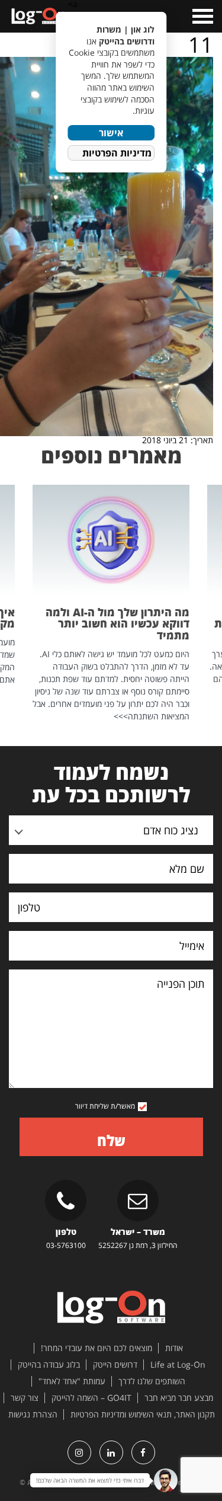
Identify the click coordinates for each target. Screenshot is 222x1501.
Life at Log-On (177, 1364)
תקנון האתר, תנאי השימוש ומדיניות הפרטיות (142, 1414)
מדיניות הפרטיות (117, 152)
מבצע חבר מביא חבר (178, 1398)
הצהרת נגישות (32, 1414)
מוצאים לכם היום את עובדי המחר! (96, 1348)
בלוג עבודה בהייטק (49, 1364)
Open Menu (202, 16)
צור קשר (24, 1398)
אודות (174, 1348)
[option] (111, 603)
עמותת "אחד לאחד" (71, 1381)
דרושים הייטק (115, 1364)
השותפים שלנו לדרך (151, 1381)
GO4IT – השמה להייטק (91, 1398)
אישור (111, 132)
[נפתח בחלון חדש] (143, 1452)
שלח (111, 1140)
